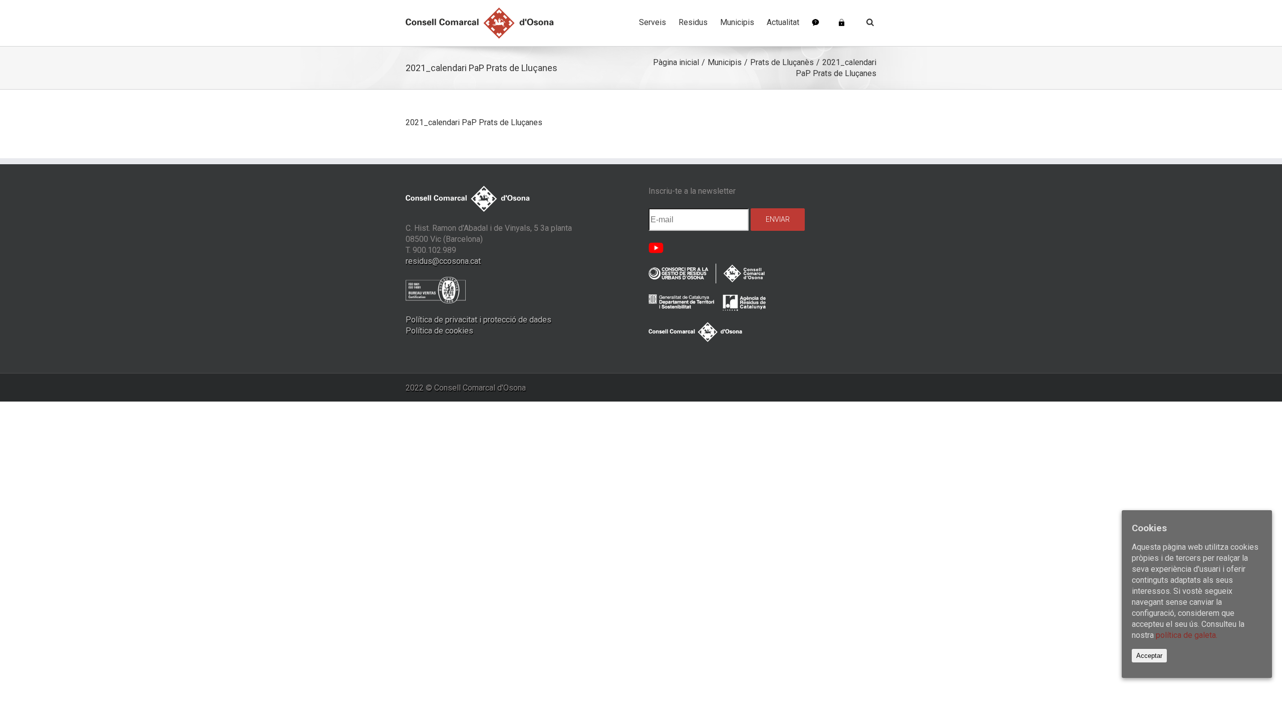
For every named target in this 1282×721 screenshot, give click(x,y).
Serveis (652, 22)
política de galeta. (1186, 635)
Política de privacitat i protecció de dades (478, 319)
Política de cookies (439, 330)
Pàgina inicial (676, 62)
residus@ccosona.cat (443, 261)
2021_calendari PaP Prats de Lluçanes (474, 122)
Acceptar (1149, 655)
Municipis (737, 22)
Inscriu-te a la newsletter (692, 191)
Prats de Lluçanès (782, 62)
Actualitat (783, 22)
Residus (693, 22)
